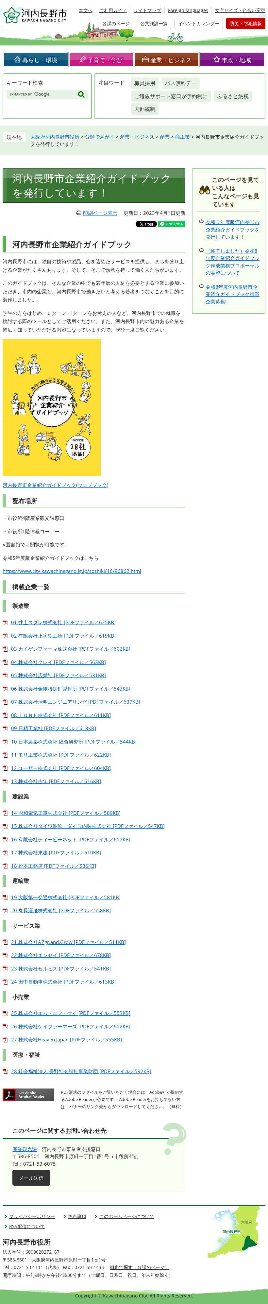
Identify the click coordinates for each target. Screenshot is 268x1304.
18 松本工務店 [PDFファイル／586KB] (53, 866)
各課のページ (116, 23)
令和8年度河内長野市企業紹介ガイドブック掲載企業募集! (233, 294)
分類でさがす (99, 136)
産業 (165, 136)
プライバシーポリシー (32, 1216)
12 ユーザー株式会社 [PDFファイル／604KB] (61, 768)
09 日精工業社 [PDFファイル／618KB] (53, 728)
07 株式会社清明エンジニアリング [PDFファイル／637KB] (75, 701)
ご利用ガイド (113, 10)
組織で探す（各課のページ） (139, 1267)
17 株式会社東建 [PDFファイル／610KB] (56, 852)
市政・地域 (236, 60)
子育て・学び (105, 60)
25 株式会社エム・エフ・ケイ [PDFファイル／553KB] (70, 1013)
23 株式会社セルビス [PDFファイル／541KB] (61, 968)
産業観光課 (24, 1149)
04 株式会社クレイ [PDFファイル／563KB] (58, 662)
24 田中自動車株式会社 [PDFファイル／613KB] (63, 981)
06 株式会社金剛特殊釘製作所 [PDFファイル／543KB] (70, 688)
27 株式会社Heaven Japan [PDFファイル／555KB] (66, 1039)
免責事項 (77, 1216)
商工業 (182, 136)
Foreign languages (188, 10)
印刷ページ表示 (100, 213)
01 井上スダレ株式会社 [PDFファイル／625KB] (63, 622)
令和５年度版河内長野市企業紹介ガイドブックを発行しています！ (233, 229)
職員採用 (144, 83)
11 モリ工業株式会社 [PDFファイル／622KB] (61, 754)
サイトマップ (147, 10)
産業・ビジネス (171, 60)
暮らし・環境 (40, 60)
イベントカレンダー (198, 23)
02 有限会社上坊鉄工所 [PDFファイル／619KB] (63, 635)
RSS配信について (27, 1226)
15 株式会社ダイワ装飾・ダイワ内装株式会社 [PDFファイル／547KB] (88, 826)
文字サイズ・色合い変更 (240, 10)
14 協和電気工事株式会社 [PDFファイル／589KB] (66, 813)
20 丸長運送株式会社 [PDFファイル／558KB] (61, 910)
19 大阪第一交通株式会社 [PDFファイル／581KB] (66, 897)
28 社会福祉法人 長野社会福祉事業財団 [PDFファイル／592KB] (81, 1071)
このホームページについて (126, 1216)
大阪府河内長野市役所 (54, 136)
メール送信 (31, 1178)
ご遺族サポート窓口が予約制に (171, 96)
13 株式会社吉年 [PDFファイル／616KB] (56, 781)
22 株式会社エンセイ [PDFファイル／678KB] (61, 955)
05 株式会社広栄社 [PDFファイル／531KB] (58, 675)
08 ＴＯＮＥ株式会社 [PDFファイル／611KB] (61, 715)
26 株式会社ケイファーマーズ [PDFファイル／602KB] (70, 1026)
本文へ (85, 10)
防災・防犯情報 (246, 23)
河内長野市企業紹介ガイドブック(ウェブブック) (55, 485)
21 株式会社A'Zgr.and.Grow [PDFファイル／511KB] (68, 942)
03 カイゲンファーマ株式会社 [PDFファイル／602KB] (70, 648)
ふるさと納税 (233, 96)
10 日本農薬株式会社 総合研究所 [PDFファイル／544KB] (74, 741)
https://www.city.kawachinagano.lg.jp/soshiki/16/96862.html (72, 571)
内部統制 (144, 108)
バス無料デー (180, 83)
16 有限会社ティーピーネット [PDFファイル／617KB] (70, 839)
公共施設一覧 (154, 23)
